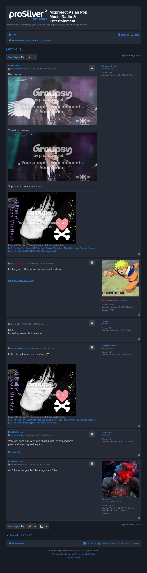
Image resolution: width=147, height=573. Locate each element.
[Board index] (28, 13)
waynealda (107, 432)
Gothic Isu (15, 49)
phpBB (63, 550)
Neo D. (105, 321)
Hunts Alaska (14, 452)
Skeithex (106, 499)
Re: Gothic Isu (15, 432)
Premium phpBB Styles (84, 554)
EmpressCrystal (109, 66)
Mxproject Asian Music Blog (21, 280)
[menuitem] (12, 35)
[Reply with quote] (92, 68)
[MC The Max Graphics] (19, 251)
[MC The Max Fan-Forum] (20, 248)
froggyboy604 (108, 298)
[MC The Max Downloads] (44, 251)
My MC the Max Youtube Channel (79, 248)
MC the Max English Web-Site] (48, 248)
